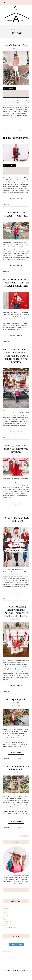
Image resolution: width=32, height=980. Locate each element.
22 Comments (6, 758)
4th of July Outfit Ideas (16, 45)
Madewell (5, 923)
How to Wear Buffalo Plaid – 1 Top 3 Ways (16, 519)
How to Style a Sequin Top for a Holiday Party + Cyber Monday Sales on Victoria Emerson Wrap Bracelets (16, 355)
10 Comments (6, 271)
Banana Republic (7, 921)
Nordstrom (6, 908)
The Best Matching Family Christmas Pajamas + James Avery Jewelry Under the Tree (16, 611)
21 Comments (6, 341)
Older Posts (24, 835)
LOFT (4, 917)
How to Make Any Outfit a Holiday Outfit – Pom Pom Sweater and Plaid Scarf (16, 282)
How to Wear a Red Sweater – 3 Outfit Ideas (16, 214)
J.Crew (4, 919)
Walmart (5, 910)
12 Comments (6, 437)
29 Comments (6, 827)
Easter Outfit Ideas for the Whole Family (16, 768)
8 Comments (6, 509)
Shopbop (5, 913)
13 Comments (6, 598)
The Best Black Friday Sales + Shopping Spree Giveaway (16, 448)
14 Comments (6, 691)
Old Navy (5, 915)
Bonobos (5, 927)
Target (4, 925)
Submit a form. (7, 951)
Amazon (5, 906)
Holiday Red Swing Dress (16, 137)
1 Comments (6, 130)
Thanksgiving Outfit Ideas (16, 701)
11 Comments (6, 204)
